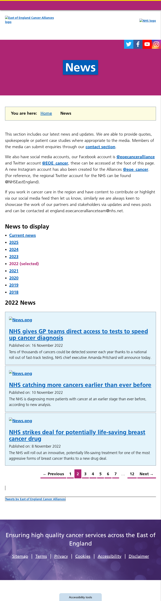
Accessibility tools (80, 597)
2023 (13, 256)
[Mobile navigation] (151, 5)
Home (46, 113)
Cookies (82, 556)
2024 (13, 249)
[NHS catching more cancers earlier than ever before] (80, 373)
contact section (100, 146)
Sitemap (20, 556)
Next (145, 474)
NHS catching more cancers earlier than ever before (80, 384)
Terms (41, 556)
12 (130, 474)
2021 (13, 270)
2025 (13, 242)
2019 (13, 285)
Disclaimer (139, 556)
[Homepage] (33, 24)
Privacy (61, 556)
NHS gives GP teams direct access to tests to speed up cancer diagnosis (78, 334)
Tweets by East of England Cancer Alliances (35, 499)
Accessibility (109, 556)
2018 (13, 292)
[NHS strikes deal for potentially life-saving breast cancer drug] (80, 420)
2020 (13, 277)
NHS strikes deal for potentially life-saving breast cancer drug (77, 435)
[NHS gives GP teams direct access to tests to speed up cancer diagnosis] (80, 319)
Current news (22, 235)
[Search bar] (141, 5)
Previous (52, 474)
